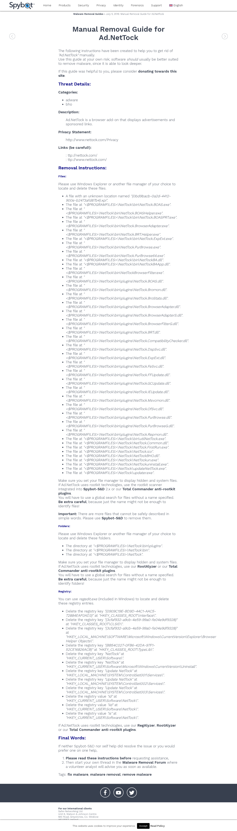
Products (65, 5)
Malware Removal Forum (144, 762)
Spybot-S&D (94, 489)
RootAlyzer (147, 566)
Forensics (137, 5)
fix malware (78, 774)
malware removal (105, 774)
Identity (118, 5)
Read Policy (157, 826)
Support (156, 5)
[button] (105, 791)
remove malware (137, 774)
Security (83, 5)
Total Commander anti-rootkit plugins (102, 730)
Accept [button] (143, 826)
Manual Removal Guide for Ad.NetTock (118, 33)
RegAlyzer (146, 725)
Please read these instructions (92, 758)
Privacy (101, 5)
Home (47, 5)
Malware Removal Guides (88, 14)
